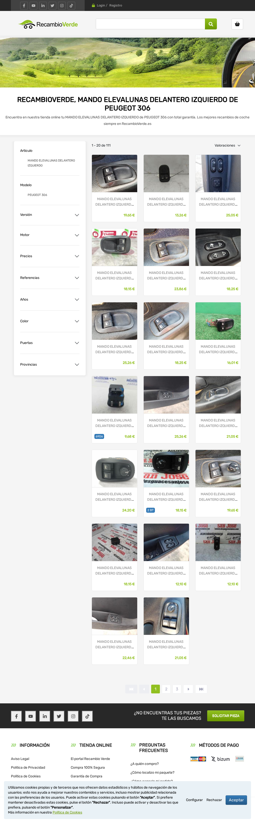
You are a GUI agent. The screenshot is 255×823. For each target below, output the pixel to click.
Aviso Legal (20, 759)
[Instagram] (62, 5)
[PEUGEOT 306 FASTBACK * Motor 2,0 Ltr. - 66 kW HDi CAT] (114, 247)
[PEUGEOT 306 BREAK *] (218, 395)
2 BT (150, 510)
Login (101, 5)
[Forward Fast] (201, 689)
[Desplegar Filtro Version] (76, 215)
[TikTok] (71, 5)
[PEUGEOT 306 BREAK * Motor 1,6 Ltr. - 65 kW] (114, 468)
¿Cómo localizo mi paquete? (152, 772)
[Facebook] (24, 5)
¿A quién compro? (144, 764)
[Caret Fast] (144, 689)
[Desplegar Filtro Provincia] (76, 364)
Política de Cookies (26, 776)
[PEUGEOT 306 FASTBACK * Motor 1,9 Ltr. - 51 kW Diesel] (166, 173)
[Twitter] (52, 5)
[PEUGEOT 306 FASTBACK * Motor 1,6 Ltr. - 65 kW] (166, 468)
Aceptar (236, 800)
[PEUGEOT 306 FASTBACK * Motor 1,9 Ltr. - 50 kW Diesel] (218, 321)
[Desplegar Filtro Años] (76, 299)
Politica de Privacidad (28, 767)
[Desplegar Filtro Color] (76, 321)
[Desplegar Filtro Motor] (76, 235)
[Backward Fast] (131, 689)
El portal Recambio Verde (90, 759)
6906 (99, 436)
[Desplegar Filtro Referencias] (76, 277)
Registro (115, 5)
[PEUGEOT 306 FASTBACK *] (114, 173)
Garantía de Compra (86, 776)
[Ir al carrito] (237, 24)
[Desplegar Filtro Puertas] (76, 342)
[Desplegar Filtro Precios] (76, 256)
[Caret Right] (188, 689)
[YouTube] (33, 5)
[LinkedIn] (43, 5)
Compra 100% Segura (88, 767)
